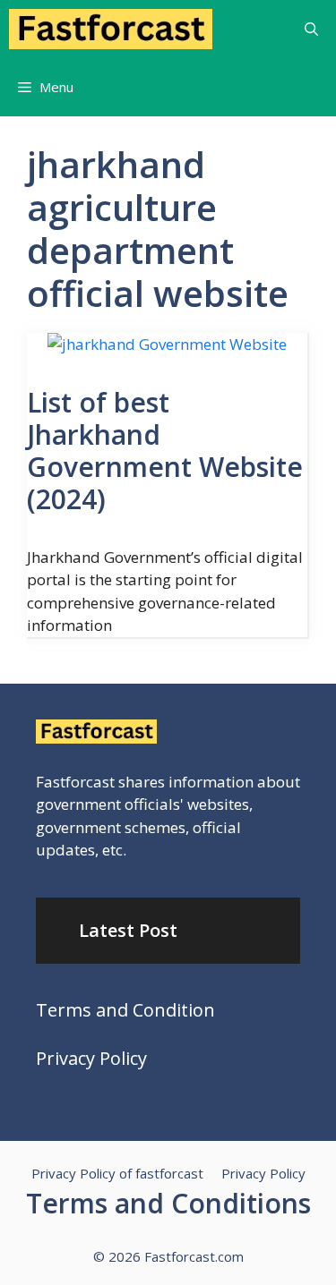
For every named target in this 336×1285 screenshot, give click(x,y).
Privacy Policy (91, 1058)
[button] (311, 29)
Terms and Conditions (168, 1203)
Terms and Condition (125, 1010)
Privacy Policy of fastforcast (117, 1173)
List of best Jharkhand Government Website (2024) (165, 450)
